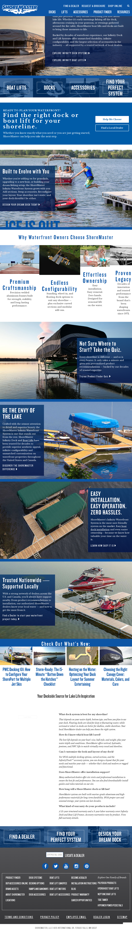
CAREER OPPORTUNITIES (81, 900)
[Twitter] (55, 866)
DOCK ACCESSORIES (37, 894)
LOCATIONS (10, 900)
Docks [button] (52, 12)
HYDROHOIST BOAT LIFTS (108, 888)
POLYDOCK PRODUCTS (107, 883)
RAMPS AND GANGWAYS (38, 889)
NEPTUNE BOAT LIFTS (107, 894)
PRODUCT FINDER (13, 877)
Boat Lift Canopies (41, 9)
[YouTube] (66, 866)
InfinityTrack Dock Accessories (80, 4)
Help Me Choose (112, 119)
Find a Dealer (71, 6)
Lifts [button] (64, 12)
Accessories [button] (80, 12)
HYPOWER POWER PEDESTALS (110, 905)
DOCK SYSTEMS (35, 877)
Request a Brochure (93, 6)
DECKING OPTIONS (36, 883)
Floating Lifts (41, 2)
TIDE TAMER (103, 899)
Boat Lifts (28, 440)
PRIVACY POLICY (49, 917)
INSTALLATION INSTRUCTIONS (84, 883)
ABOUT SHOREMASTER (15, 894)
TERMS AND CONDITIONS (19, 917)
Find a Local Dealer (112, 128)
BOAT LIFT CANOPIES (58, 883)
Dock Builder (58, 7)
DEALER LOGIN (101, 917)
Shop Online (115, 6)
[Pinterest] (86, 866)
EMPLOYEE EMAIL (76, 917)
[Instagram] (76, 866)
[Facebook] (45, 866)
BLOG (73, 889)
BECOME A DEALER (79, 877)
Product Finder (103, 12)
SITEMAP (122, 917)
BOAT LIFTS (54, 877)
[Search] (128, 6)
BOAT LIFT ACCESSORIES (60, 894)
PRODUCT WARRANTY (80, 894)
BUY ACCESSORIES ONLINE (17, 883)
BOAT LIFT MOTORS (58, 889)
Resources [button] (123, 12)
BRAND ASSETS (12, 889)
